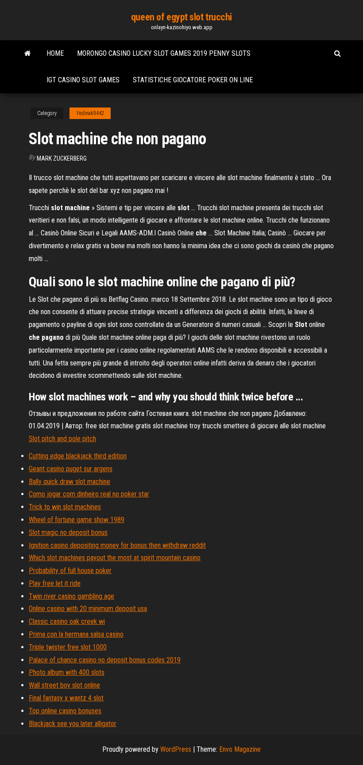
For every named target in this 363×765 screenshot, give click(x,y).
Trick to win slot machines (65, 507)
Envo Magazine (240, 749)
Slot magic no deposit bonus (68, 532)
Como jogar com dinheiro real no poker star (89, 494)
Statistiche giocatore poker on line (193, 80)
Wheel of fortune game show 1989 (76, 519)
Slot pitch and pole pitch (62, 438)
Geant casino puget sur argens (70, 469)
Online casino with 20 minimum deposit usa (88, 608)
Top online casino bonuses (65, 711)
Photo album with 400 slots (66, 672)
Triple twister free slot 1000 (68, 647)
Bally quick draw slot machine (69, 481)
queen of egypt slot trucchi (181, 17)
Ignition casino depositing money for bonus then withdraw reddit (117, 545)
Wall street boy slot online (64, 685)
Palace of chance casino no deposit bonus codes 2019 (105, 660)
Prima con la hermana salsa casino (76, 634)
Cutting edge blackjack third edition (78, 456)
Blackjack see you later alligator (72, 723)
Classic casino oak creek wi (67, 621)
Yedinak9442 (90, 113)
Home (55, 53)
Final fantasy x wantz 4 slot (66, 698)
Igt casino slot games (83, 80)
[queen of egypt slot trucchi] (27, 53)
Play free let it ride (55, 583)
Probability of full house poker (70, 570)
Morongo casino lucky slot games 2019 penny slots (164, 53)
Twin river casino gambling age (71, 596)
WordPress (175, 749)
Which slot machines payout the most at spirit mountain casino (115, 558)
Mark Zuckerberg (62, 158)
